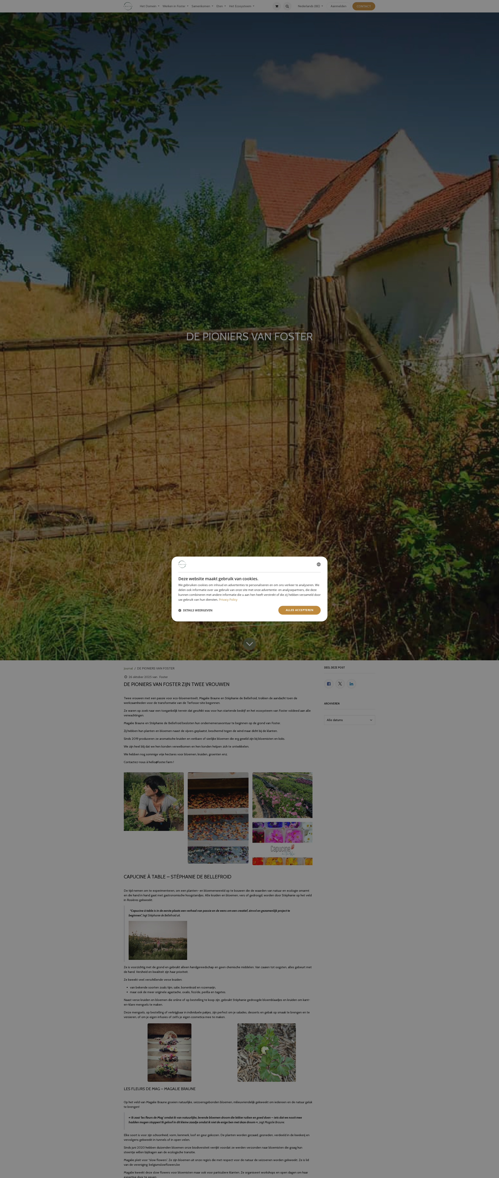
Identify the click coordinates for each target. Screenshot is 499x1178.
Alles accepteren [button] (299, 610)
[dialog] (249, 588)
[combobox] (319, 564)
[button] (195, 610)
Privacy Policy (228, 599)
